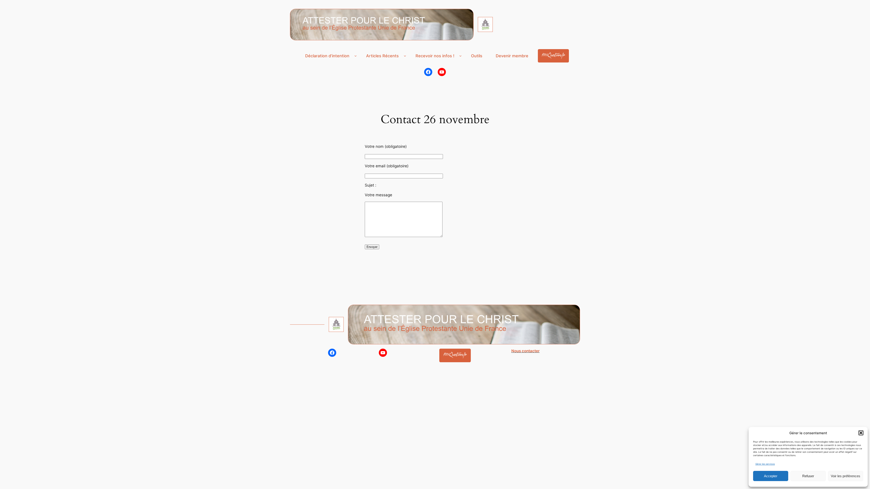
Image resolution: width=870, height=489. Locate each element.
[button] (861, 433)
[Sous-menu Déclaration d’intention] (355, 56)
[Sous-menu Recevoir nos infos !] (460, 56)
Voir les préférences (845, 476)
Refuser (808, 476)
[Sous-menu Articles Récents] (405, 56)
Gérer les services (765, 464)
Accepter (770, 476)
